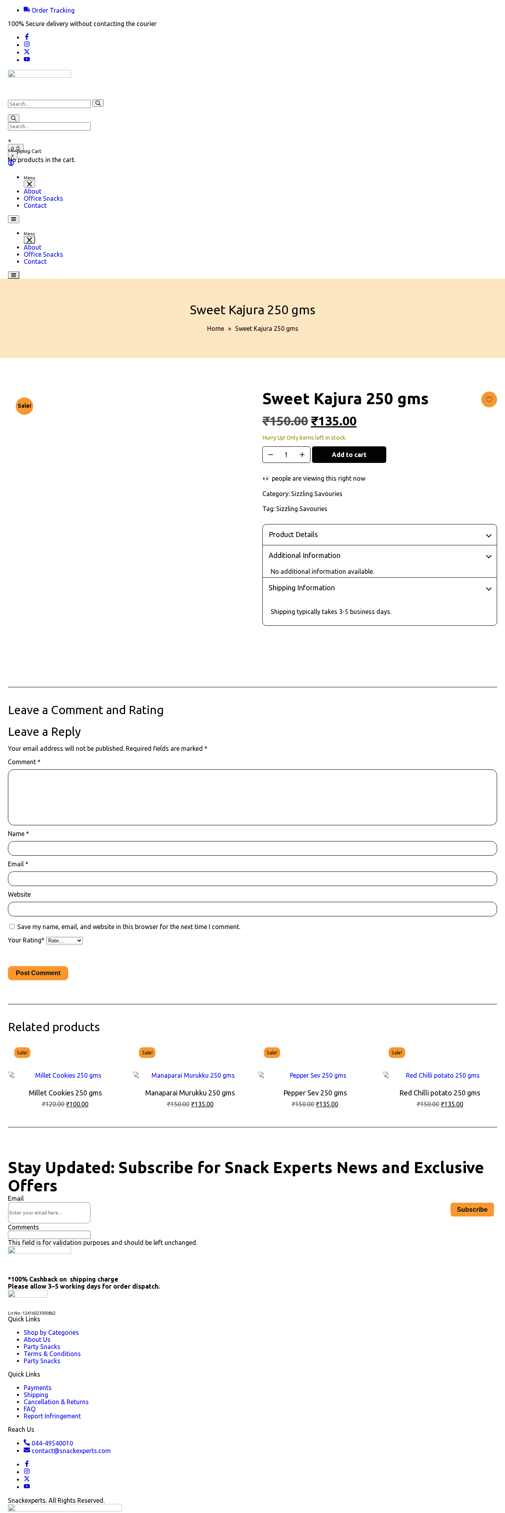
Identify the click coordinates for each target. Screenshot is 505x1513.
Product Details (293, 534)
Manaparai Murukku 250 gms (190, 1093)
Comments (23, 1227)
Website (19, 894)
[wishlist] (489, 399)
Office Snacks (43, 198)
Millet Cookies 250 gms (65, 1093)
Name (18, 833)
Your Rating (26, 940)
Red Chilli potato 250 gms (439, 1093)
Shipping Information (302, 587)
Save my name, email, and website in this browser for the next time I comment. (128, 926)
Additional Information (304, 555)
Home (215, 328)
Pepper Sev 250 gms (315, 1093)
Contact (35, 205)
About (32, 191)
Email (18, 864)
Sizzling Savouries (316, 493)
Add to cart (349, 454)
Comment (24, 761)
